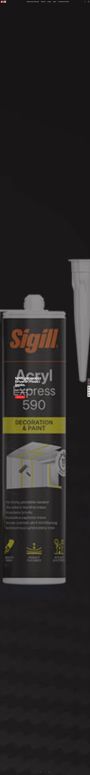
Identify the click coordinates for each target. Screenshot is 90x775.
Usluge (49, 1)
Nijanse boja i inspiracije (33, 1)
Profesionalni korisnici (63, 1)
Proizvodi (43, 1)
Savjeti (54, 1)
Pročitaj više (20, 395)
